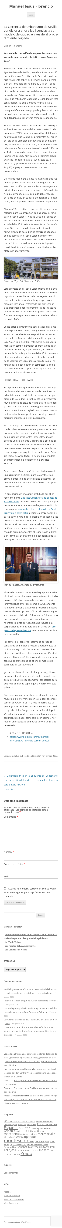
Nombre (9, 851)
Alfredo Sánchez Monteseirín (19, 1121)
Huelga (33, 1131)
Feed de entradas (12, 1195)
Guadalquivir (19, 1131)
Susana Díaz (10, 1147)
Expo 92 (23, 1128)
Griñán (8, 1131)
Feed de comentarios (14, 1199)
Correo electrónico (14, 864)
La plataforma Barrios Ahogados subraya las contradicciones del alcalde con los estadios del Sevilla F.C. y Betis (31, 1099)
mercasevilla (46, 1134)
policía (6, 1144)
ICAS (34, 755)
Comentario (11, 816)
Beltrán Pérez (42, 1121)
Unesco (53, 1150)
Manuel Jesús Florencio (31, 6)
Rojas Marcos (15, 1144)
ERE (55, 1125)
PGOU (52, 1141)
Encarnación (45, 1124)
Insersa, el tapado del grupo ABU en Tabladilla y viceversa (31, 1000)
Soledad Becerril (41, 1145)
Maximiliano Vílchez (28, 1134)
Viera (17, 1154)
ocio (32, 1141)
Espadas (11, 1127)
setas (30, 1144)
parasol (39, 1141)
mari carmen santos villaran (17, 1069)
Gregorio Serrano (42, 1128)
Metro (7, 1137)
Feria (31, 1128)
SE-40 (23, 1144)
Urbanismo (8, 1154)
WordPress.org (11, 1203)
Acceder (7, 1191)
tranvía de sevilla (30, 1150)
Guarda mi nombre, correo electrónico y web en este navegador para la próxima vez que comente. (30, 892)
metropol (30, 1137)
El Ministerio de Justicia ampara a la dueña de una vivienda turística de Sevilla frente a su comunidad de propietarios (30, 1031)
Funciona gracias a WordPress (17, 1222)
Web (6, 876)
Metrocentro (17, 1136)
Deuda (7, 1124)
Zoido (26, 1153)
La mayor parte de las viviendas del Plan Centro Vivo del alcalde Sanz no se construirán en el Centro (30, 1073)
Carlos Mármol (11, 1172)
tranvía (19, 1150)
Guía (27, 1131)
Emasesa (31, 1124)
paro (47, 1141)
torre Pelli (49, 1147)
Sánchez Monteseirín (30, 1147)
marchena (11, 1134)
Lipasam (41, 1131)
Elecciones (22, 1124)
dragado (13, 1124)
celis (50, 1121)
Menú (31, 15)
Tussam (44, 1150)
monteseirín (17, 1140)
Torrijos (9, 1150)
